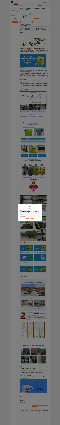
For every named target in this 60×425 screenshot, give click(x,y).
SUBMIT (30, 218)
